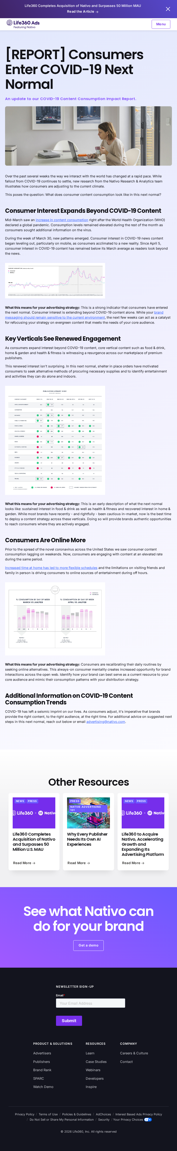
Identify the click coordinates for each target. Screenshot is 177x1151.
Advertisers (42, 1053)
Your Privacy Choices (128, 1119)
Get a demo (88, 945)
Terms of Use (48, 1114)
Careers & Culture (134, 1053)
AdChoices (103, 1114)
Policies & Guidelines (76, 1114)
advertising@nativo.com (105, 722)
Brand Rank (42, 1070)
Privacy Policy (24, 1114)
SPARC (38, 1078)
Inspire (91, 1087)
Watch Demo (43, 1087)
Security (103, 1119)
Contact (126, 1062)
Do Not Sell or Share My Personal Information (62, 1119)
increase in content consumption (62, 220)
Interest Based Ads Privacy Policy (138, 1114)
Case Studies (96, 1062)
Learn (90, 1053)
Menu (161, 24)
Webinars (93, 1070)
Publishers (41, 1062)
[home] (23, 24)
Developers (95, 1078)
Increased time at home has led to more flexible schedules (51, 568)
